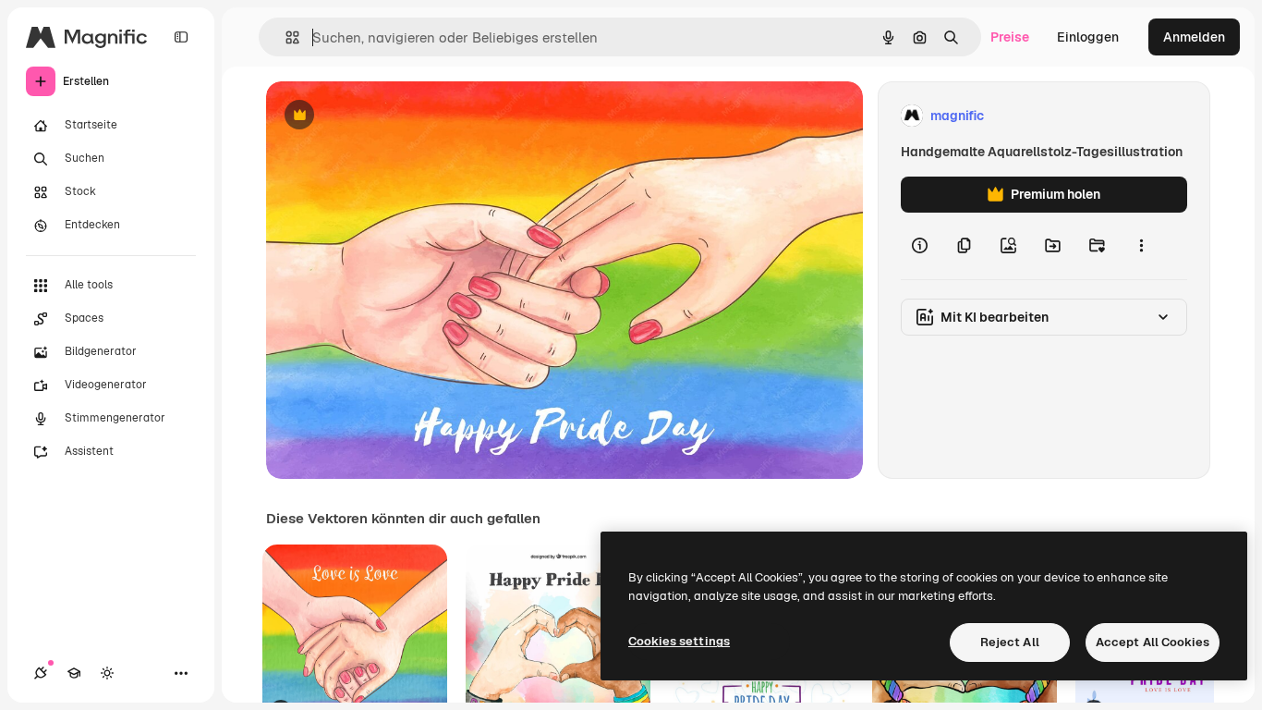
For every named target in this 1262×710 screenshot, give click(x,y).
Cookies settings (679, 641)
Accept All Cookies (1152, 642)
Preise (1009, 37)
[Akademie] (74, 673)
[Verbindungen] (40, 673)
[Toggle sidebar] (181, 37)
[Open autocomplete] (285, 37)
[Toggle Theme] (107, 673)
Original (384, 116)
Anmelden (1194, 37)
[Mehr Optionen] (1140, 245)
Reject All (1009, 642)
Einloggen (1088, 37)
